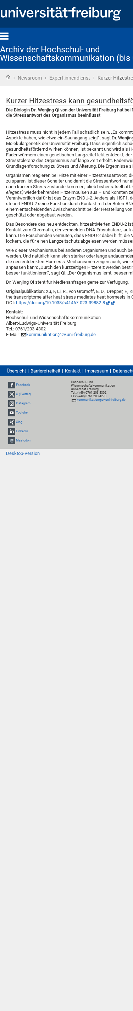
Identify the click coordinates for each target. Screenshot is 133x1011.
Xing (19, 422)
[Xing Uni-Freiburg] (11, 422)
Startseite (8, 77)
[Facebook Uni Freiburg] (11, 385)
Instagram (23, 403)
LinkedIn (22, 431)
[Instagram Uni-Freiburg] (11, 403)
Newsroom (30, 78)
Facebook (23, 385)
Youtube (22, 412)
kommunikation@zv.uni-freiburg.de (61, 334)
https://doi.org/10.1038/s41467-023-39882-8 (60, 302)
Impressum (96, 371)
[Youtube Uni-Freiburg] (11, 412)
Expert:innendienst (69, 78)
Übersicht (16, 371)
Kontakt (73, 371)
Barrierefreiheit (45, 371)
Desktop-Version (23, 453)
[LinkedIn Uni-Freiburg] (11, 431)
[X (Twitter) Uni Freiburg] (11, 394)
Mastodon (23, 440)
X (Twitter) (23, 394)
